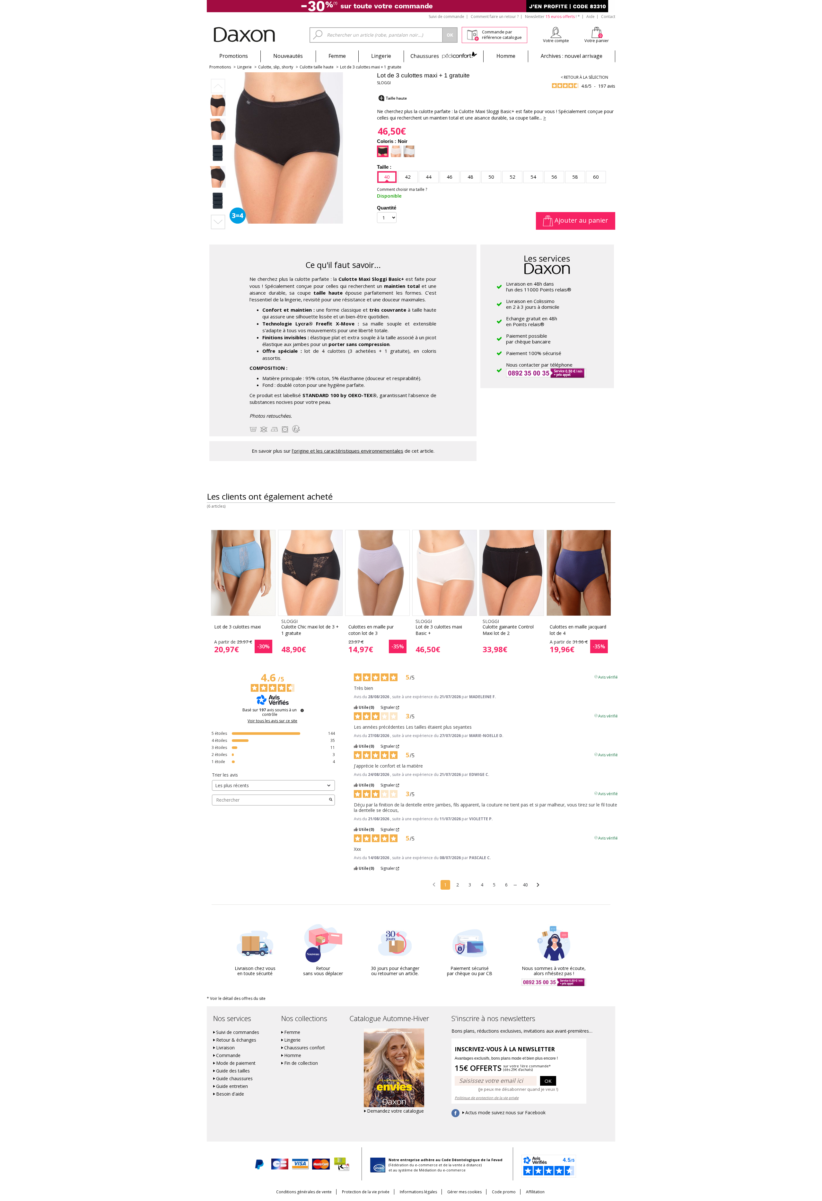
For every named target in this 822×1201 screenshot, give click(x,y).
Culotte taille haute (317, 67)
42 (408, 176)
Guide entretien (232, 1086)
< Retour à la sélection (584, 77)
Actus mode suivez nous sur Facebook (505, 1112)
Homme (505, 55)
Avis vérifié (608, 676)
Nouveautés (288, 55)
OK (548, 1081)
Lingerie (381, 55)
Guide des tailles (233, 1071)
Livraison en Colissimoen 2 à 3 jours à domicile (532, 304)
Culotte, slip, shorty (275, 67)
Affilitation (535, 1192)
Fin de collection (301, 1063)
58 (575, 176)
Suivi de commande (446, 16)
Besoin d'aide (230, 1094)
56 (554, 176)
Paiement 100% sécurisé (533, 353)
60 (596, 176)
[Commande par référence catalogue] (473, 34)
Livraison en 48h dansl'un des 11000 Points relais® (538, 286)
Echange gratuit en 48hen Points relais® (531, 321)
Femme (337, 55)
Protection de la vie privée (365, 1192)
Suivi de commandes (237, 1032)
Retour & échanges (236, 1040)
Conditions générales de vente (304, 1192)
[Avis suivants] (538, 885)
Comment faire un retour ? (495, 16)
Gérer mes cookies (464, 1192)
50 (491, 176)
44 (429, 176)
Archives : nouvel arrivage (571, 55)
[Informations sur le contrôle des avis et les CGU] (302, 710)
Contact (608, 16)
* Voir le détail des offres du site (236, 998)
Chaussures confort (304, 1047)
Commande (228, 1055)
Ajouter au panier (580, 220)
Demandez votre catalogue (395, 1111)
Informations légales (418, 1192)
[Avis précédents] (434, 884)
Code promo (504, 1192)
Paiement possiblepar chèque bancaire (528, 339)
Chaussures (443, 55)
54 (533, 176)
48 (470, 176)
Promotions (233, 55)
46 (449, 176)
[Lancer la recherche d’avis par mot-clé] (330, 800)
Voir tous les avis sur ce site (272, 721)
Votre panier (596, 40)
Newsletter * (552, 16)
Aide (590, 16)
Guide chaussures (234, 1078)
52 (512, 176)
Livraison (225, 1047)
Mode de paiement (236, 1063)
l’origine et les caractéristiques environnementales (347, 451)
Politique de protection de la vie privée (487, 1097)
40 (387, 176)
